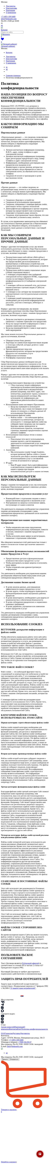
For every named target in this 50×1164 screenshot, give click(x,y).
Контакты (13, 1029)
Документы (10, 6)
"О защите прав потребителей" (23, 988)
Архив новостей (8, 1027)
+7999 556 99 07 (24, 1042)
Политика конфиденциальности (34, 1029)
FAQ (3, 1033)
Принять (5, 1059)
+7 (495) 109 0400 (8, 17)
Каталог (9, 52)
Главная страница (13, 75)
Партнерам (10, 10)
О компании (11, 13)
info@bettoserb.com (9, 19)
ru (6, 67)
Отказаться (14, 1059)
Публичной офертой (30, 963)
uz (2, 25)
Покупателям (11, 8)
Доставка (16, 1033)
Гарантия (8, 1033)
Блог (19, 1029)
